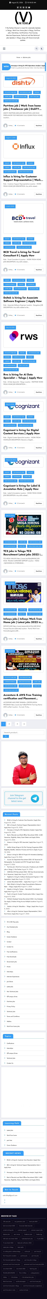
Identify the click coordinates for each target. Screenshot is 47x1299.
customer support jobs (37, 1230)
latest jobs (32, 68)
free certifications (24, 681)
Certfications (10, 1043)
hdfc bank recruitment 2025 (10, 1239)
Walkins (9, 1021)
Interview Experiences (13, 977)
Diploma (37, 92)
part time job (37, 1251)
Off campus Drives (12, 1053)
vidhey (10, 194)
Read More (39, 125)
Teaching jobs (33, 1269)
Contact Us (10, 947)
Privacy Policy (11, 1006)
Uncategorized (9, 247)
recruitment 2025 (7, 1269)
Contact (9, 942)
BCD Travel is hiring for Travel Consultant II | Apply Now (21, 253)
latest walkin (21, 1247)
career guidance (10, 284)
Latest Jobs (10, 987)
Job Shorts (10, 982)
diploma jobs (6, 1234)
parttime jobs (24, 1256)
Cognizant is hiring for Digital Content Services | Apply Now (21, 431)
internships (26, 68)
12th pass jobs (6, 1221)
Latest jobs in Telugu (8, 1247)
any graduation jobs (20, 1221)
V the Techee (14, 1277)
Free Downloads (11, 957)
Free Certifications (12, 952)
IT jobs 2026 (40, 1239)
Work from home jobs (13, 1026)
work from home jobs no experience (32, 1286)
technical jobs (34, 288)
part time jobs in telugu (31, 1260)
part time (9, 1140)
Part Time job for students (9, 1256)
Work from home (12, 1135)
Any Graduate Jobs (12, 927)
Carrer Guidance (12, 1145)
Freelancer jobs (28, 1234)
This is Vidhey (22, 1273)
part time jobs (35, 1256)
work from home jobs (11, 100)
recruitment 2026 (20, 1269)
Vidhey (10, 125)
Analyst (7, 163)
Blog (8, 932)
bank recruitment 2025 (9, 1226)
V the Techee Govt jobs (28, 1277)
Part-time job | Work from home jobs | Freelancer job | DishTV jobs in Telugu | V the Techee (22, 107)
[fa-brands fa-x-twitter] (21, 7)
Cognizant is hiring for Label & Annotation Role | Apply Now (21, 487)
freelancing (39, 1234)
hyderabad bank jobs (27, 1239)
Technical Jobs (11, 1058)
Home (8, 967)
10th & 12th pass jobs (10, 92)
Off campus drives (12, 997)
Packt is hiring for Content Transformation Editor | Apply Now (25, 894)
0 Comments (21, 125)
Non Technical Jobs (12, 992)
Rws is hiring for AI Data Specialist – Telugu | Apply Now (22, 376)
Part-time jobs (11, 1001)
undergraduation (35, 1273)
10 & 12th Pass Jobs (12, 922)
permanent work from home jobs (11, 1264)
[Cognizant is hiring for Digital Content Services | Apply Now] (23, 406)
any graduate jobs (25, 92)
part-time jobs (34, 96)
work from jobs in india (9, 1290)
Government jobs (12, 962)
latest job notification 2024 (24, 1243)
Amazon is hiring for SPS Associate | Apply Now (21, 842)
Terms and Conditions (13, 1016)
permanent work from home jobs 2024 (34, 1264)
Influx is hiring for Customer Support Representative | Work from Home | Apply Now (22, 178)
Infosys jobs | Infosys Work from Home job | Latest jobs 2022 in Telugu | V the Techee (22, 620)
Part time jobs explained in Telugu (11, 1260)
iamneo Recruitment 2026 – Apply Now (19, 882)
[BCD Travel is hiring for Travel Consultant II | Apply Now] (23, 218)
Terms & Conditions (12, 1200)
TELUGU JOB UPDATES (9, 1273)
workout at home (23, 1290)
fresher (21, 68)
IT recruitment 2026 (8, 1243)
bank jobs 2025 (33, 1221)
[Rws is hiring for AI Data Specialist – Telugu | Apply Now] (23, 336)
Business (17, 68)
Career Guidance (12, 937)
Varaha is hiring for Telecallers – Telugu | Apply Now (22, 906)
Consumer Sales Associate (25, 1226)
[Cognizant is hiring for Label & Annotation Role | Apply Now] (23, 462)
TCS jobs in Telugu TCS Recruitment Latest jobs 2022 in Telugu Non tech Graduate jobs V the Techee (23, 552)
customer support (22, 1230)
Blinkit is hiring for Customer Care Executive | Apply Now (24, 820)
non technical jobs (39, 68)
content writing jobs (8, 1230)
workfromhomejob (20, 1281)
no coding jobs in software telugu (11, 1251)
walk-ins (21, 546)
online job (27, 1251)
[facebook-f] (18, 7)
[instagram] (26, 7)
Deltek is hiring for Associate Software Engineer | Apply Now (22, 299)
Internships (10, 972)
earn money (17, 1234)
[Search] (36, 48)
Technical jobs (11, 1011)
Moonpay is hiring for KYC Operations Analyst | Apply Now (24, 830)
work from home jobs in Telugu (11, 1286)
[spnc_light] (41, 48)
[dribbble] (23, 7)
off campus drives (10, 171)
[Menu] (4, 48)
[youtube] (29, 7)
